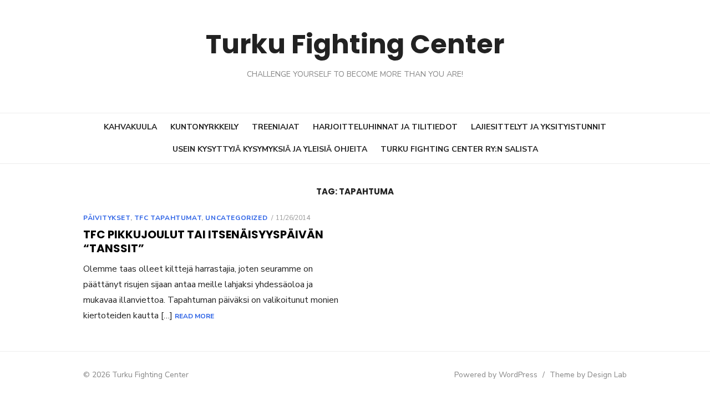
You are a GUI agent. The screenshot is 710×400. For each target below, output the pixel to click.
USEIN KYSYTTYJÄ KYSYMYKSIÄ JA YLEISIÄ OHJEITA (270, 149)
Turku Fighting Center (355, 44)
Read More (194, 316)
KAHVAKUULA (130, 127)
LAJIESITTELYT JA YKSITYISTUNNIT (538, 127)
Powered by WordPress (495, 374)
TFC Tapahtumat (167, 217)
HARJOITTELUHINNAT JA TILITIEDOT (385, 127)
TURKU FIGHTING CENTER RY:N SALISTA (459, 149)
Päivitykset (106, 217)
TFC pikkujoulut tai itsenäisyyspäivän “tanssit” (203, 241)
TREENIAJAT (276, 127)
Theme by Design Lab (588, 374)
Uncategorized (236, 217)
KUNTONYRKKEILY (204, 127)
